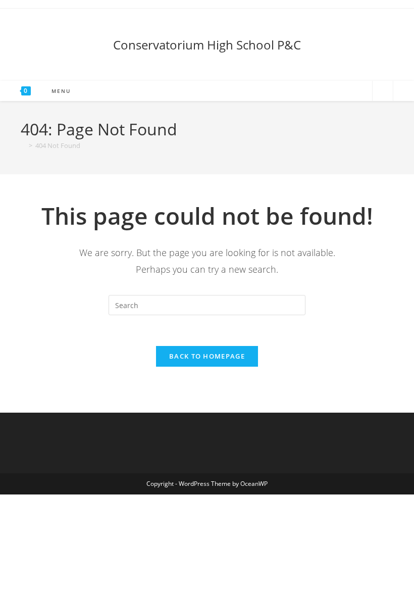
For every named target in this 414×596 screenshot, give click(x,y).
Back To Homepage (207, 356)
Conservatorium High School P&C (207, 44)
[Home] (23, 145)
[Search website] (383, 91)
